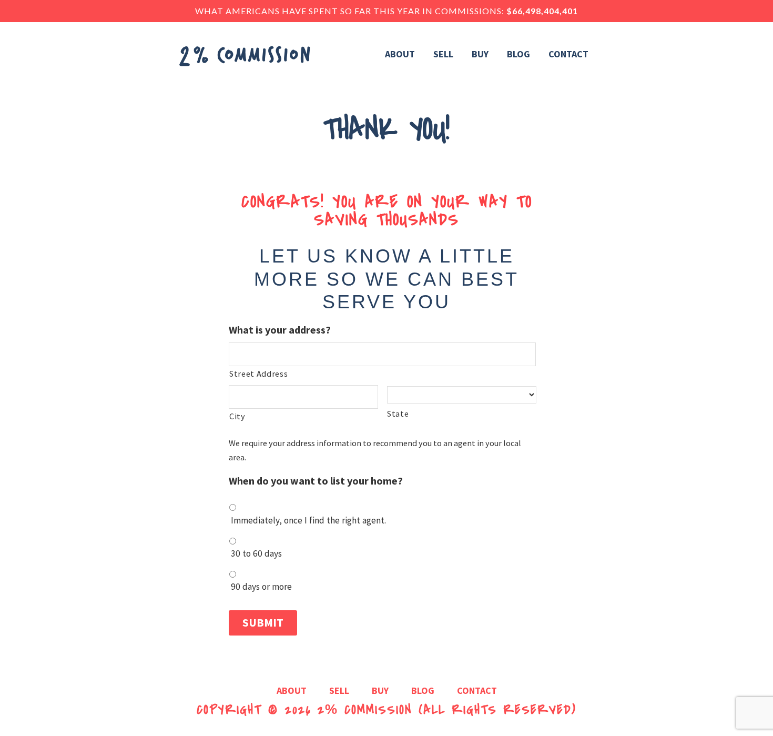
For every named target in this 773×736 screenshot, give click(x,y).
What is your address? (280, 329)
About (292, 691)
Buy (380, 691)
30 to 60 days (256, 553)
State (398, 413)
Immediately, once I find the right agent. (308, 520)
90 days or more (261, 586)
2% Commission (365, 710)
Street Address (258, 373)
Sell (339, 691)
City (237, 416)
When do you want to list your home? (316, 480)
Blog (422, 691)
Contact (477, 691)
